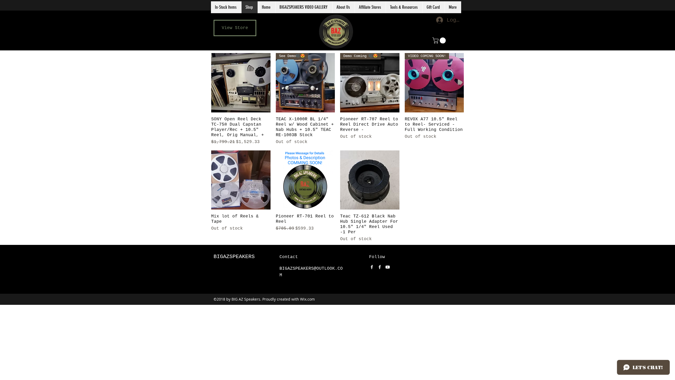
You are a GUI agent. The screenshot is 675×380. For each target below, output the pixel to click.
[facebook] (371, 267)
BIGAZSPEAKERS (234, 257)
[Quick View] (241, 82)
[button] (370, 7)
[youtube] (387, 267)
